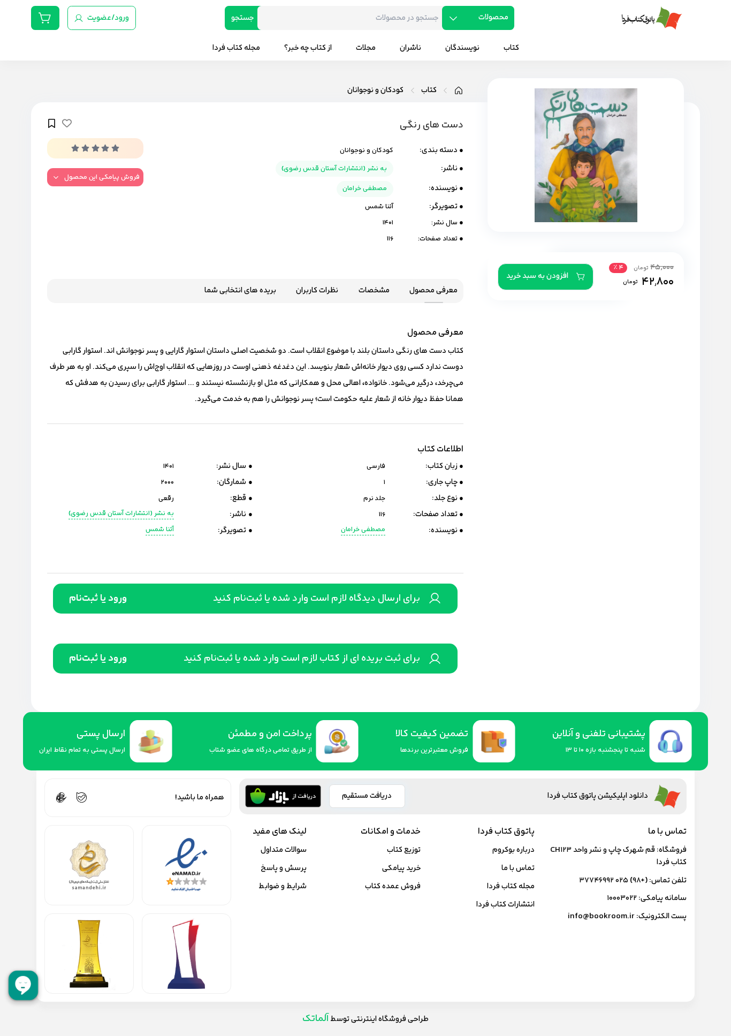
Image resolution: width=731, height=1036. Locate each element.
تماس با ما (518, 868)
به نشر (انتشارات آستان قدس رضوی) (334, 168)
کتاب (429, 90)
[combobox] (353, 18)
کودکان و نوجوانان (375, 90)
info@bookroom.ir (601, 916)
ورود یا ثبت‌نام (98, 599)
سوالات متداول (284, 850)
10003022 (622, 898)
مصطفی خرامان (364, 188)
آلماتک (315, 1018)
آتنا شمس (379, 206)
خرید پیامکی (401, 868)
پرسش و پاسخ (284, 868)
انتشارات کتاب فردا (505, 904)
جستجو (242, 18)
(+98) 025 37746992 (613, 880)
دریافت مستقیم (367, 796)
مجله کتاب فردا (511, 886)
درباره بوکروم (513, 850)
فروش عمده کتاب (393, 886)
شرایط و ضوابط (282, 886)
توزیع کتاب (404, 850)
